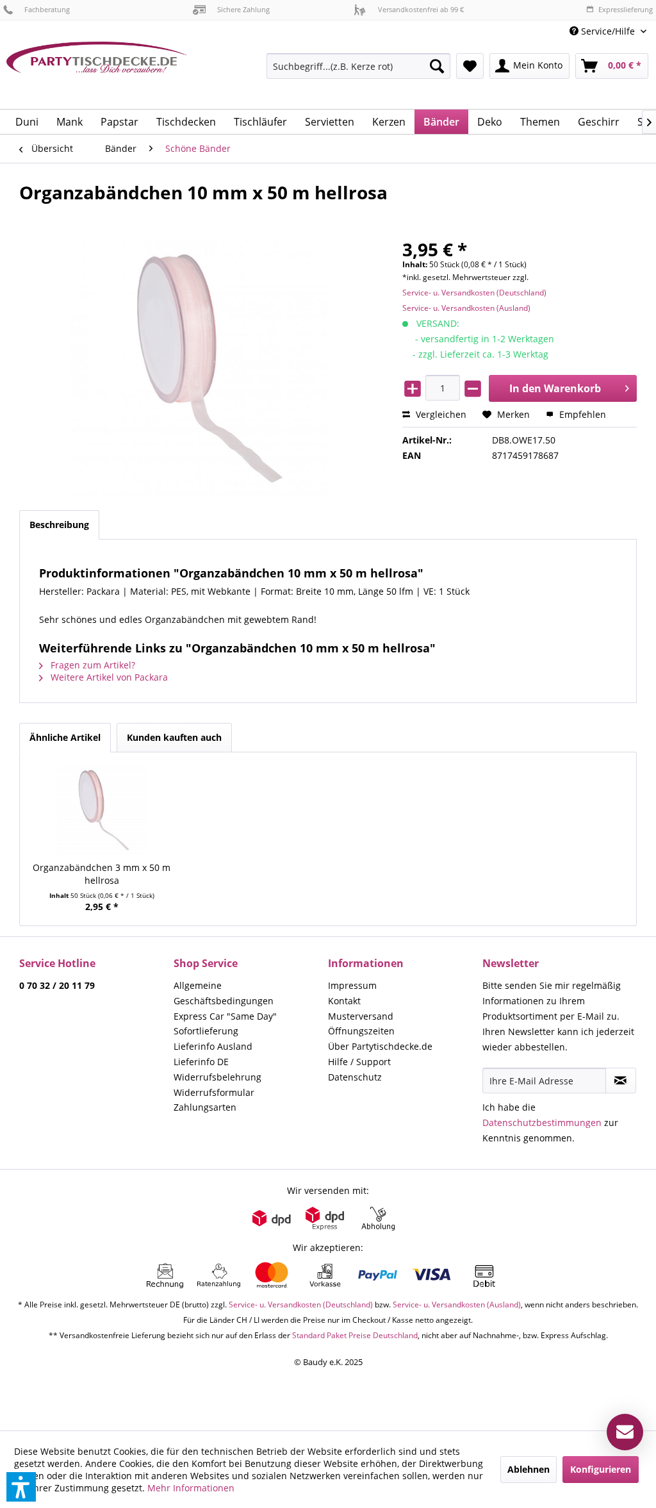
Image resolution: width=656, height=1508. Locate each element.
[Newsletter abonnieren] (620, 1080)
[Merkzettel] (470, 66)
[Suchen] (436, 66)
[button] (21, 1487)
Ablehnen (528, 1469)
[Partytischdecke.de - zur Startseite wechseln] (96, 70)
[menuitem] (608, 31)
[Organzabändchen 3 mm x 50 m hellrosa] (102, 810)
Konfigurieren (600, 1469)
